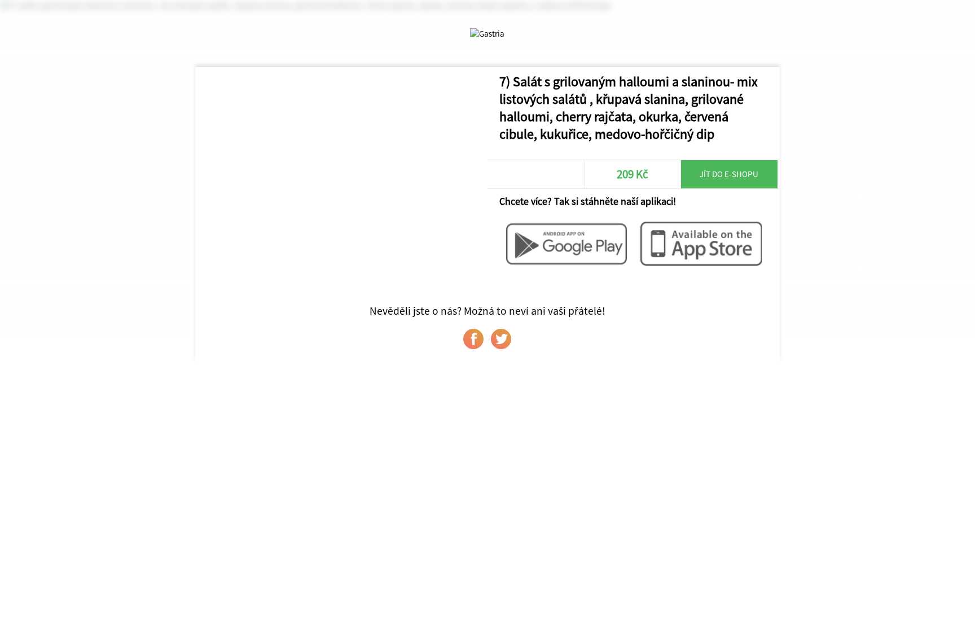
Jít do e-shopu (729, 174)
